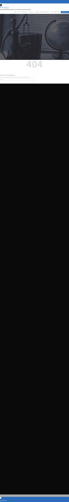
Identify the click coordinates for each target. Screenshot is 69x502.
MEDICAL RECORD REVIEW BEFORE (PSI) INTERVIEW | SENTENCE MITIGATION (15, 9)
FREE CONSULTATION (65, 12)
